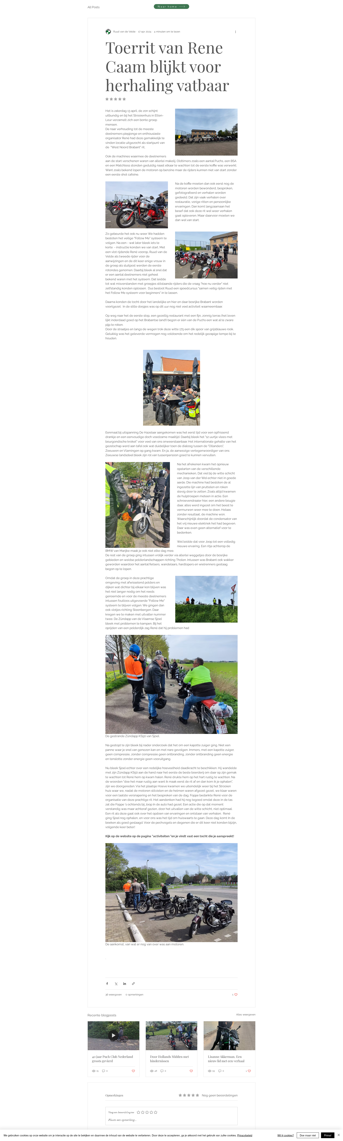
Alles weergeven (245, 1014)
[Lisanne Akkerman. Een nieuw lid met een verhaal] (229, 1035)
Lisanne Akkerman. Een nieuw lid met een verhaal (226, 1058)
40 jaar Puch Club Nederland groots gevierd (112, 1058)
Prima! (327, 1135)
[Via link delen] (133, 983)
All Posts (94, 7)
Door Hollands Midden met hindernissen (169, 1058)
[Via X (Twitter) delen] (116, 983)
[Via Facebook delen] (107, 983)
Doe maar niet (308, 1135)
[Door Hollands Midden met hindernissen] (171, 1035)
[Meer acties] (235, 31)
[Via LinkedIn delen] (124, 983)
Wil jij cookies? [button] (285, 1135)
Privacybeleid (244, 1135)
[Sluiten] (339, 1135)
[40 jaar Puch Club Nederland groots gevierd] (113, 1035)
